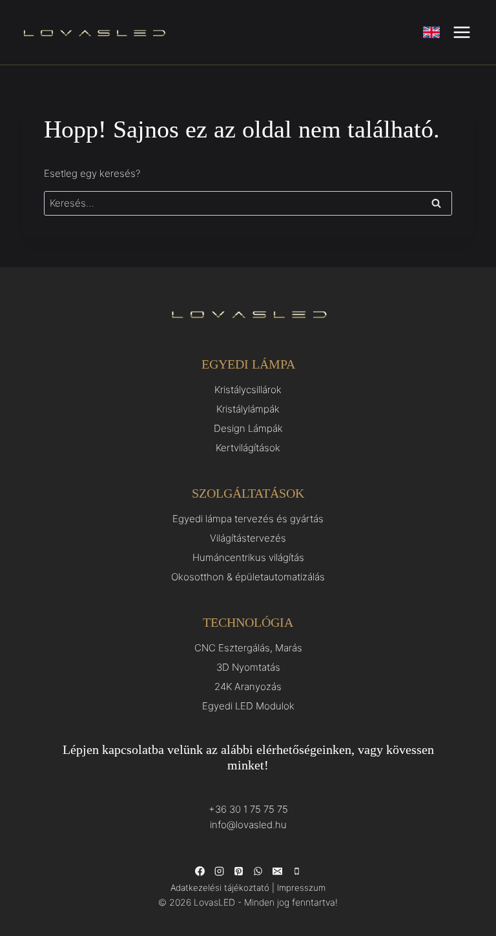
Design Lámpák (248, 428)
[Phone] (296, 871)
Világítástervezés (248, 538)
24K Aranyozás (248, 686)
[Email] (277, 871)
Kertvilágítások (248, 448)
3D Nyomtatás (248, 667)
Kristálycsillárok (248, 389)
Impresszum (301, 887)
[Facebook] (199, 871)
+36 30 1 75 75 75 (248, 809)
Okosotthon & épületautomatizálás (248, 577)
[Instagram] (219, 871)
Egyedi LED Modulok (248, 706)
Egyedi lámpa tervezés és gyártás (248, 519)
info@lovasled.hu (248, 825)
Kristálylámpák (248, 409)
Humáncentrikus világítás (248, 557)
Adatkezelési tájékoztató (219, 887)
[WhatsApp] (257, 871)
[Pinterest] (238, 871)
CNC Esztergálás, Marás (248, 648)
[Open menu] (461, 32)
